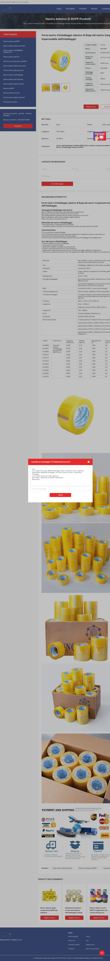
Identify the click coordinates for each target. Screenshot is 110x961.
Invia (60, 495)
